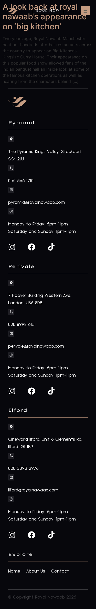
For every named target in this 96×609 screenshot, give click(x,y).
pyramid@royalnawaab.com (36, 202)
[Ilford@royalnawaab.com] (11, 477)
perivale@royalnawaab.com (36, 346)
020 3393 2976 (23, 468)
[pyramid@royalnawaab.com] (11, 190)
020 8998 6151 (22, 325)
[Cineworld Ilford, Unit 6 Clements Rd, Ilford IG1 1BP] (11, 427)
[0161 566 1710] (11, 168)
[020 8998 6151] (11, 312)
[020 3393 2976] (11, 456)
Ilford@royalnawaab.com (33, 490)
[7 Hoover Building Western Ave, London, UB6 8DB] (11, 283)
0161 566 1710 (21, 181)
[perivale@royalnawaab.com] (11, 334)
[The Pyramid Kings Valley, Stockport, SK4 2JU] (11, 139)
